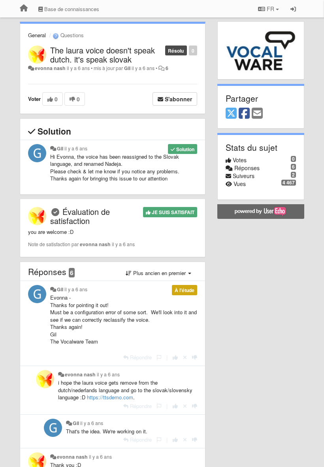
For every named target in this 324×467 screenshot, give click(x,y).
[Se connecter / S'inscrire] (293, 8)
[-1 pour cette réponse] (194, 357)
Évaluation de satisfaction (80, 216)
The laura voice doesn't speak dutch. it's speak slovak (102, 54)
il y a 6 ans (75, 148)
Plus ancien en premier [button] (159, 273)
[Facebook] (244, 113)
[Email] (257, 113)
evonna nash (50, 68)
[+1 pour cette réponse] (175, 357)
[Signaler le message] (159, 357)
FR (270, 9)
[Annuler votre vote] (185, 357)
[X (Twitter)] (231, 113)
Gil (127, 68)
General (37, 35)
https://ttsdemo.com (110, 397)
